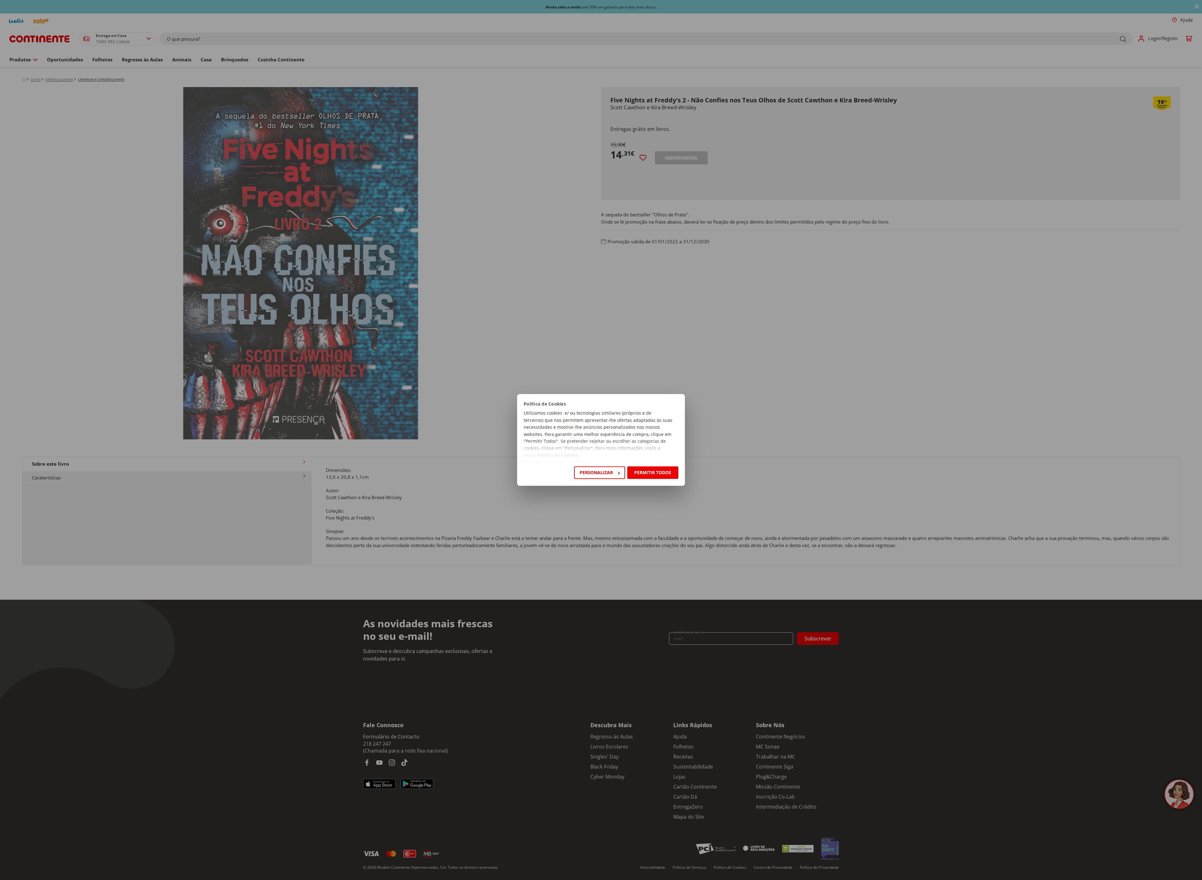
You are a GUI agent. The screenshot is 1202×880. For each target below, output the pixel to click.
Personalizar (596, 472)
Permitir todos (652, 472)
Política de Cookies (557, 455)
